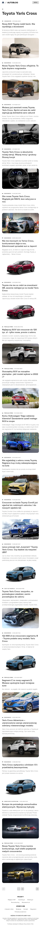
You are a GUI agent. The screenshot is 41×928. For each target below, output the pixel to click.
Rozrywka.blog (15, 902)
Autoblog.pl (21, 899)
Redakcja (18, 909)
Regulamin (33, 909)
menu (35, 2)
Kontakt (26, 909)
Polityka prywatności (20, 912)
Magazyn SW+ (12, 899)
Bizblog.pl (30, 899)
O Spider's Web (9, 909)
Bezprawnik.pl (26, 902)
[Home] (12, 2)
